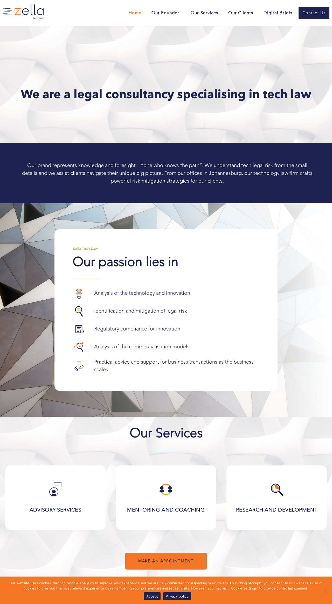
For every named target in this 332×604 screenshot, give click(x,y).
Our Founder (166, 13)
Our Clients (240, 13)
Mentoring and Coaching (166, 510)
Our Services (204, 13)
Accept (152, 596)
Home (135, 13)
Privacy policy (177, 596)
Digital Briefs (278, 13)
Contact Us (314, 13)
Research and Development (276, 510)
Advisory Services (55, 510)
